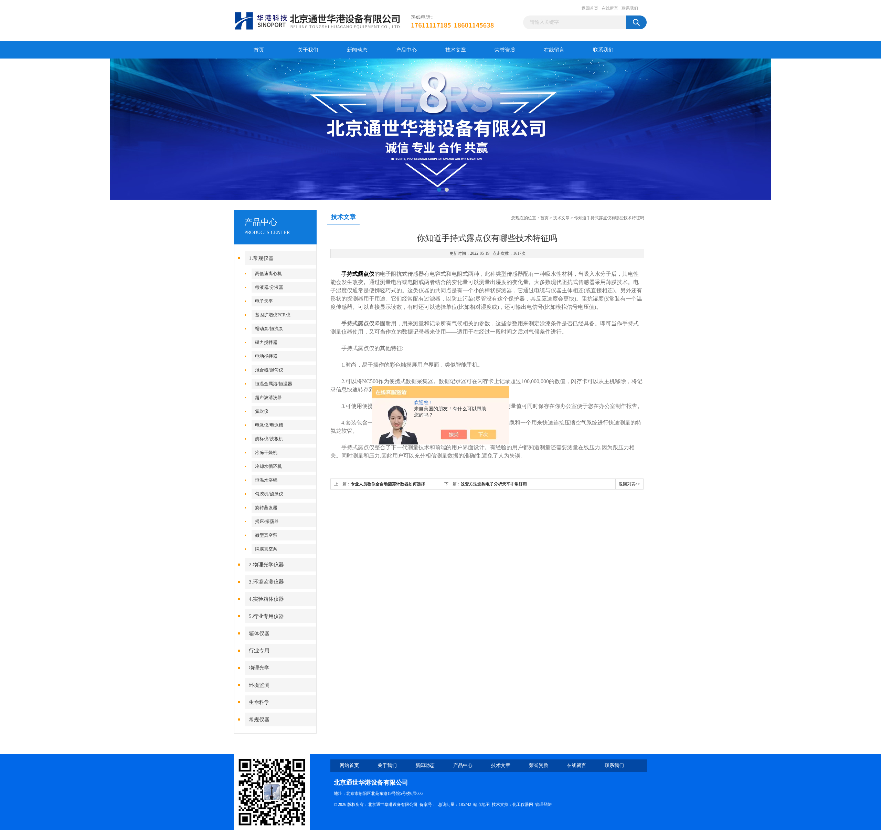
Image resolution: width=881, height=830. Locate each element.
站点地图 (481, 804)
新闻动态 (357, 50)
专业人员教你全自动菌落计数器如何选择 (388, 484)
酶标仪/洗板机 (269, 438)
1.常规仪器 (261, 258)
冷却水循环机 (268, 466)
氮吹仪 (261, 411)
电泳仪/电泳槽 (269, 425)
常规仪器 (259, 719)
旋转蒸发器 (266, 507)
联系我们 (630, 8)
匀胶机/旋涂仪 (269, 493)
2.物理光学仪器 (266, 564)
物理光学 (259, 668)
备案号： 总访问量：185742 (446, 804)
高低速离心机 (268, 273)
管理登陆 (543, 804)
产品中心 (406, 50)
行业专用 (259, 650)
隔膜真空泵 (266, 548)
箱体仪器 (259, 633)
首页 (259, 50)
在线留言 (610, 8)
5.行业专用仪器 (266, 616)
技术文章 (455, 50)
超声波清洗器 (268, 397)
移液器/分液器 (269, 287)
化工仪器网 (522, 804)
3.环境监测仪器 (266, 582)
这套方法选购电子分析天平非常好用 (494, 484)
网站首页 (349, 765)
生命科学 (259, 702)
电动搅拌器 (266, 356)
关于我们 (308, 50)
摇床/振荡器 (267, 521)
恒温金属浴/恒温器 (273, 383)
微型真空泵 (266, 535)
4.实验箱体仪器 (266, 599)
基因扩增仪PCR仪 (272, 314)
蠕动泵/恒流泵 (269, 328)
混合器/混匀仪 (269, 369)
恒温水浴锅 (266, 480)
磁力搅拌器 (266, 342)
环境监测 (259, 685)
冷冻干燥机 (266, 452)
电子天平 (264, 301)
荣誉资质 (505, 50)
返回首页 (590, 8)
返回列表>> (629, 484)
